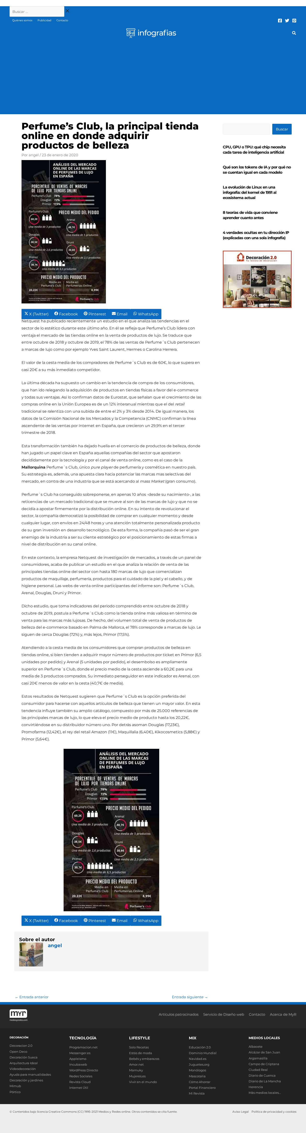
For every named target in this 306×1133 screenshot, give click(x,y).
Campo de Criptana (264, 1064)
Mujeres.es (137, 1076)
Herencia (256, 1087)
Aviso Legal (240, 1111)
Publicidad (44, 20)
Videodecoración (23, 1069)
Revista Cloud (80, 1082)
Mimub (15, 1086)
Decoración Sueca (24, 1057)
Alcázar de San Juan (264, 1052)
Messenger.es (79, 1053)
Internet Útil (78, 1088)
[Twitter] (287, 20)
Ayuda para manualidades (30, 1074)
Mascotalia (197, 1076)
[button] (294, 33)
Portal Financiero (202, 1088)
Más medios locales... (265, 1093)
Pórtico (15, 1092)
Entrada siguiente (190, 997)
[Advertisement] (153, 78)
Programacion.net (83, 1047)
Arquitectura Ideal (24, 1063)
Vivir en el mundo (143, 1082)
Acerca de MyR (283, 1014)
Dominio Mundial (203, 1053)
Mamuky (136, 1070)
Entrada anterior (32, 997)
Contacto (62, 20)
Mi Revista (197, 1093)
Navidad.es (197, 1059)
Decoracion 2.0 (21, 1045)
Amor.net (136, 1064)
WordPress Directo (83, 1070)
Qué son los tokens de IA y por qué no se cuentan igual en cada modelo (257, 170)
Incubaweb (78, 1064)
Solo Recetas (139, 1047)
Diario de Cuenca (262, 1075)
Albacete (255, 1046)
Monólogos (197, 1070)
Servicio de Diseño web (223, 1014)
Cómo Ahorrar (199, 1082)
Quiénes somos (22, 20)
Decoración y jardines (26, 1080)
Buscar (282, 129)
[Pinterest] (294, 20)
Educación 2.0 (200, 1047)
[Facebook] (280, 20)
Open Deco (18, 1051)
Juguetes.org (199, 1064)
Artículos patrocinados (178, 1014)
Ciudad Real (258, 1070)
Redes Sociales (80, 1076)
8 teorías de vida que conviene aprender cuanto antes (250, 215)
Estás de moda (140, 1053)
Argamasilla (258, 1058)
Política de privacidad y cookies (273, 1111)
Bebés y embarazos (144, 1059)
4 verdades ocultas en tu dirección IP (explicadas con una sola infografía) (256, 235)
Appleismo (77, 1059)
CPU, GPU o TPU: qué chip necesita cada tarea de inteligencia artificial (254, 150)
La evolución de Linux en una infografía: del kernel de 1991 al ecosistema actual (249, 192)
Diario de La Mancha (265, 1081)
